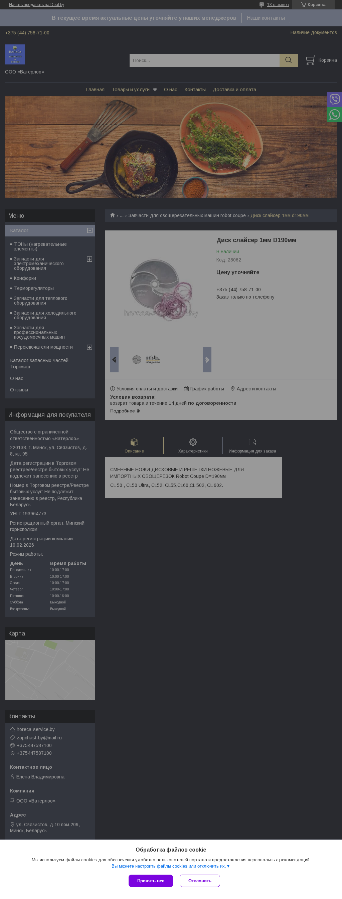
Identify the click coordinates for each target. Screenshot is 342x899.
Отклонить (199, 880)
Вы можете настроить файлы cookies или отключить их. (169, 866)
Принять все (150, 880)
